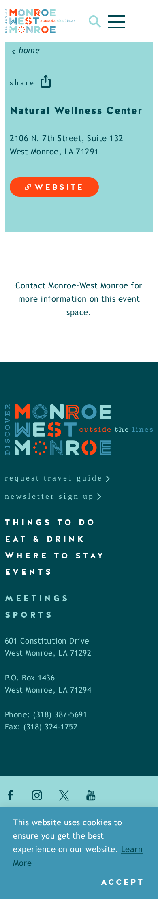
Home (29, 51)
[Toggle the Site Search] (95, 21)
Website (59, 187)
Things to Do (50, 522)
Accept (122, 882)
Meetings (37, 598)
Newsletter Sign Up (49, 495)
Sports (29, 614)
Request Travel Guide (54, 477)
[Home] (40, 21)
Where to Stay (55, 555)
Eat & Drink (45, 539)
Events (29, 571)
